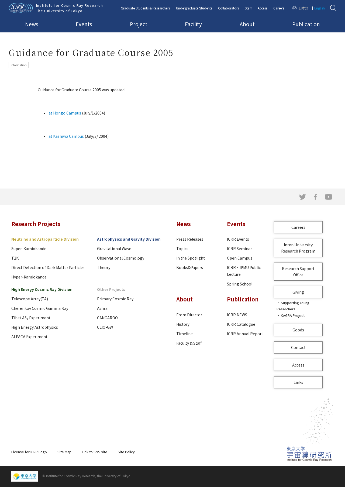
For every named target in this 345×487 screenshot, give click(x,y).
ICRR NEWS (237, 314)
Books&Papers (189, 267)
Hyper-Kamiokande (29, 277)
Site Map (64, 451)
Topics (182, 248)
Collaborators (228, 8)
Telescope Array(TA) (29, 298)
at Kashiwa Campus (66, 136)
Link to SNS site (94, 451)
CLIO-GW (105, 327)
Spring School (239, 284)
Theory (103, 267)
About (247, 24)
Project (138, 24)
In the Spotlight (190, 258)
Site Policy (126, 451)
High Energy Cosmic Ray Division (42, 289)
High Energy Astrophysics (34, 327)
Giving (298, 292)
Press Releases (189, 239)
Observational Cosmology (120, 258)
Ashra (102, 308)
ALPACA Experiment (29, 336)
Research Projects (35, 224)
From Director (189, 314)
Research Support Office (298, 271)
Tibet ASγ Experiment (30, 317)
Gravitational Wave (114, 248)
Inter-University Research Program (298, 248)
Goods (298, 329)
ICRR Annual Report (245, 333)
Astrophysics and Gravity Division (129, 239)
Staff (248, 8)
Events (84, 24)
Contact (298, 347)
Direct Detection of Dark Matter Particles (48, 267)
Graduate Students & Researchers (145, 8)
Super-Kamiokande (28, 248)
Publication (306, 24)
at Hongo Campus (65, 113)
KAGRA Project (293, 315)
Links (298, 382)
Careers (278, 8)
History (182, 324)
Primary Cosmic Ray (115, 298)
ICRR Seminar (239, 248)
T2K (15, 258)
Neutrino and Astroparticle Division (45, 239)
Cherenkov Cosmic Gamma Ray (39, 308)
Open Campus (239, 258)
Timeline (184, 333)
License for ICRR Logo (29, 451)
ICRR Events (238, 239)
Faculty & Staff (189, 343)
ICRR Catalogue (241, 324)
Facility (193, 24)
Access (262, 8)
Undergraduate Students (194, 8)
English (319, 8)
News (31, 24)
